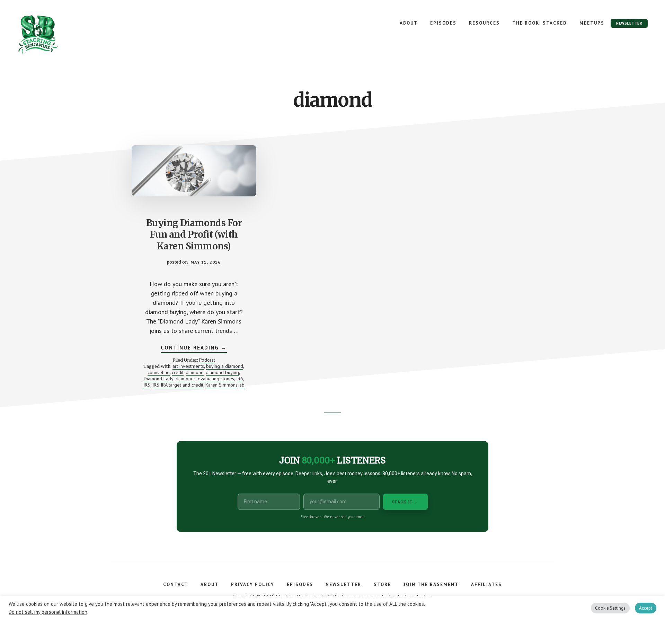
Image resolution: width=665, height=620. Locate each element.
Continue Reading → (194, 348)
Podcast (207, 360)
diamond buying (222, 372)
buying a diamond (224, 366)
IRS (146, 385)
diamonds (186, 378)
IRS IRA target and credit (177, 385)
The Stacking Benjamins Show (60, 34)
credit (178, 372)
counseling (159, 372)
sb (242, 385)
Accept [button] (645, 608)
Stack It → (405, 501)
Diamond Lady (159, 378)
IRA (239, 378)
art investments (188, 366)
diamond (195, 372)
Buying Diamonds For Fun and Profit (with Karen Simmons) (194, 234)
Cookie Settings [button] (610, 608)
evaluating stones (216, 378)
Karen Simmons (221, 385)
